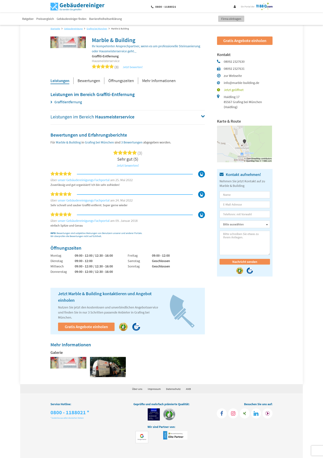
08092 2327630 (234, 61)
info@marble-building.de (241, 83)
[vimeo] (108, 367)
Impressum (154, 389)
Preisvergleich (45, 19)
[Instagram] (233, 413)
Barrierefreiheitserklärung (105, 19)
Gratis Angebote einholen (86, 326)
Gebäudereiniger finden (71, 19)
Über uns (137, 389)
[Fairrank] (267, 413)
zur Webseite (233, 76)
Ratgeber (28, 19)
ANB (188, 389)
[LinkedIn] (256, 413)
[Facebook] (222, 413)
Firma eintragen (231, 19)
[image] (68, 367)
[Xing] (245, 413)
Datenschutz (173, 389)
